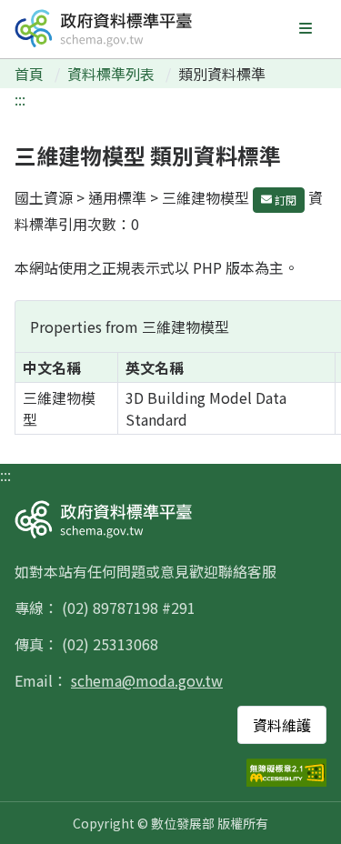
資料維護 (282, 725)
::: (20, 99)
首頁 (31, 74)
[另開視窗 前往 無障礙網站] (286, 773)
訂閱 (284, 199)
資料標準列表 (112, 74)
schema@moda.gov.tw (147, 680)
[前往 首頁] (103, 28)
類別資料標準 (222, 74)
